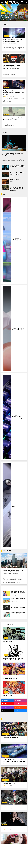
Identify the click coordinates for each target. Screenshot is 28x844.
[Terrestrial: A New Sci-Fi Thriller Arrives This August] (5, 174)
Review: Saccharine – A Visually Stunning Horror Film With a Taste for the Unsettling (17, 167)
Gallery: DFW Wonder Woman (10, 806)
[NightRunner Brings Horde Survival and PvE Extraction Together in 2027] (6, 607)
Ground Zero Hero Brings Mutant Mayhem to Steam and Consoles (13, 16)
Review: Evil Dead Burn (15, 179)
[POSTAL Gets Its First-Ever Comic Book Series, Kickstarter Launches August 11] (14, 669)
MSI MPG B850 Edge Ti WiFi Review (18, 505)
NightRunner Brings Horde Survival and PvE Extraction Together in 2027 (18, 606)
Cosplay (4, 802)
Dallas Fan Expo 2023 (9, 784)
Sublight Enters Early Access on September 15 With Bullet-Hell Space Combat (13, 93)
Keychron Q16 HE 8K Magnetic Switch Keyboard (18, 417)
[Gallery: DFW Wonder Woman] (14, 797)
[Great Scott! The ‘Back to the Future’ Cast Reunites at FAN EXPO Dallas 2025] (14, 751)
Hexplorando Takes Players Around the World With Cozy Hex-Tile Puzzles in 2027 (18, 600)
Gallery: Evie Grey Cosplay (9, 828)
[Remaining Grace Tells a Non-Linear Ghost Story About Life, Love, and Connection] (6, 614)
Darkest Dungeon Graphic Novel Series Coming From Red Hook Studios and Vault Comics (13, 659)
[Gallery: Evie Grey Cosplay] (14, 819)
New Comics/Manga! (7, 641)
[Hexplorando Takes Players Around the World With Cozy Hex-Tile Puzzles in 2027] (6, 600)
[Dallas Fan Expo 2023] (14, 774)
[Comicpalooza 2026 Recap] (14, 729)
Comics (5, 637)
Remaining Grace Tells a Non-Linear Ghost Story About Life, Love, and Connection (18, 614)
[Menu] (2, 2)
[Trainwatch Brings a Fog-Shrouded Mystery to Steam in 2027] (14, 111)
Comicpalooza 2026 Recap (10, 738)
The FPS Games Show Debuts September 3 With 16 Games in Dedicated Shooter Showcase (12, 67)
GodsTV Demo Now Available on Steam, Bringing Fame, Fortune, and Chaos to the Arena (18, 593)
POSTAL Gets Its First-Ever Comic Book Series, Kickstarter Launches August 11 (13, 677)
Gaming (6, 35)
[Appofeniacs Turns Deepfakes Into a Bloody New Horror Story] (14, 143)
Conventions (6, 734)
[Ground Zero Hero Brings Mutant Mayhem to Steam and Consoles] (14, 12)
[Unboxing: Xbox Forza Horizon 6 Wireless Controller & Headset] (7, 240)
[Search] (26, 2)
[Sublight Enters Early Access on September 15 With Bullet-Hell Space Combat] (14, 84)
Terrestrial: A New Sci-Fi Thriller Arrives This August (17, 173)
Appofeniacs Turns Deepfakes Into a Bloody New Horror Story (12, 154)
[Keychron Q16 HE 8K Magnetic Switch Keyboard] (7, 417)
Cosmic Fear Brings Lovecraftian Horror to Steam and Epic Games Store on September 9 (12, 41)
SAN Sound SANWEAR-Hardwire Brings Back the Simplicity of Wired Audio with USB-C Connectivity (18, 329)
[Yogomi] (14, 2)
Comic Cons (5, 756)
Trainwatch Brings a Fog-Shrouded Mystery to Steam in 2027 (13, 119)
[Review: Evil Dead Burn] (5, 181)
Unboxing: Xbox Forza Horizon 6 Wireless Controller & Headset (17, 241)
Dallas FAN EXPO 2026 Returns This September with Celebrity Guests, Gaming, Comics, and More (13, 572)
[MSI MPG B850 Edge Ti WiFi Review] (7, 505)
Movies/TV (6, 149)
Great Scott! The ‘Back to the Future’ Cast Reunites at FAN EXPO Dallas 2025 (14, 761)
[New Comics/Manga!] (14, 633)
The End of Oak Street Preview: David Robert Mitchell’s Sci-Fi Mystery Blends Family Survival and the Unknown (18, 188)
